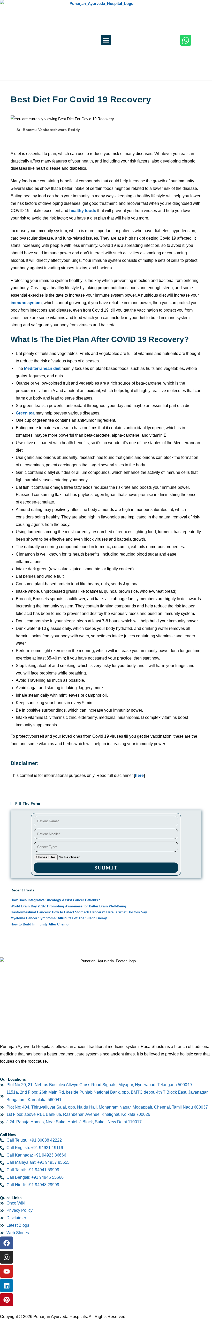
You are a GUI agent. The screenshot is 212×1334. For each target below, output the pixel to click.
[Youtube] (6, 1271)
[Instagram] (6, 1257)
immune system (26, 302)
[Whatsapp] (185, 40)
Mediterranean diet (42, 368)
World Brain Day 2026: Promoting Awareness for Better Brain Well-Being (68, 906)
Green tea (25, 413)
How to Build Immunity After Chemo (40, 924)
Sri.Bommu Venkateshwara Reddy (48, 130)
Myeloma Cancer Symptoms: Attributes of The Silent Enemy (59, 918)
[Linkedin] (6, 1285)
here (139, 775)
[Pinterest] (6, 1299)
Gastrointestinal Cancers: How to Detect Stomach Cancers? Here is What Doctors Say (79, 912)
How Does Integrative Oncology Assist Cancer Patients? (55, 900)
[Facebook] (6, 1243)
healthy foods (82, 210)
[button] (106, 40)
